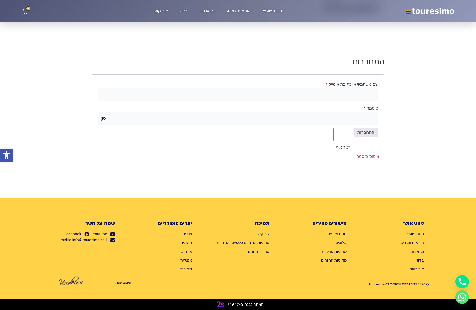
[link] (6, 155)
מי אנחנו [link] (207, 11)
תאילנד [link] (185, 269)
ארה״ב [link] (186, 252)
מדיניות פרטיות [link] (334, 252)
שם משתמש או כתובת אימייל (347, 83)
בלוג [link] (184, 11)
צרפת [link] (187, 234)
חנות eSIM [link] (272, 11)
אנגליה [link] (186, 260)
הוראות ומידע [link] (238, 11)
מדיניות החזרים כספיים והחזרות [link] (243, 243)
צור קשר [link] (160, 11)
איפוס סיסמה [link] (368, 156)
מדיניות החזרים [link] (334, 260)
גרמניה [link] (186, 243)
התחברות (365, 132)
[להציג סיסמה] (103, 118)
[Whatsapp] (462, 297)
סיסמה (366, 107)
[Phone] (462, 281)
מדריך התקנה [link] (258, 252)
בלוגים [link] (341, 243)
